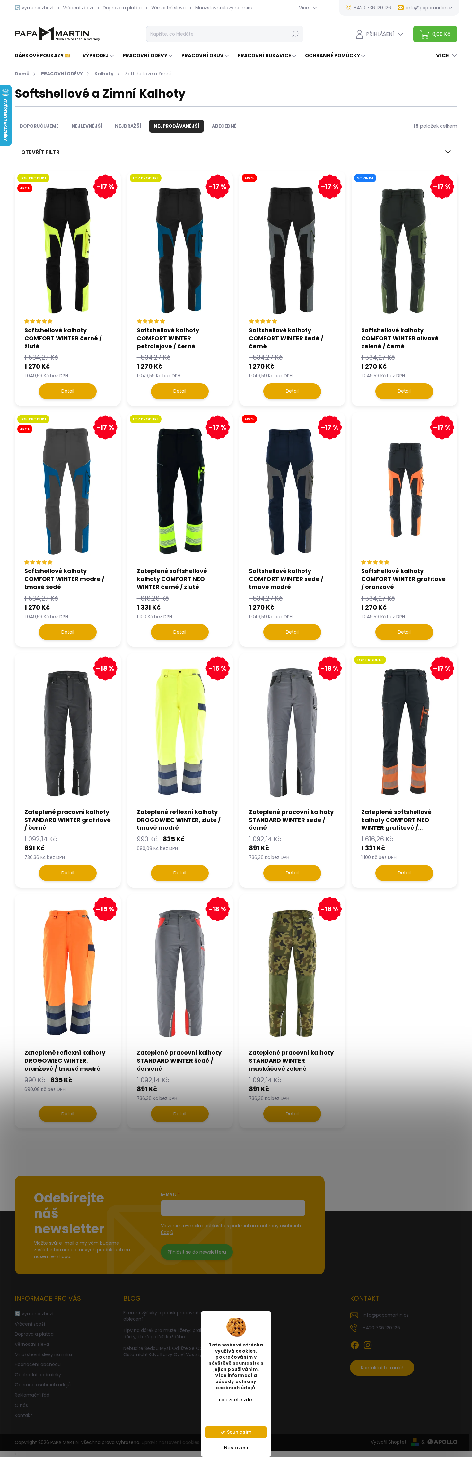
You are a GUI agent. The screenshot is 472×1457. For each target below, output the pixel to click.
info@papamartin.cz (386, 1315)
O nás (21, 1405)
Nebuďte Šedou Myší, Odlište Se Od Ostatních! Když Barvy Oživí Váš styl (163, 1351)
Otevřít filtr (40, 152)
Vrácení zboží (78, 7)
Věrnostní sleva (168, 7)
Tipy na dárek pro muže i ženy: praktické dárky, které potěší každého (168, 1333)
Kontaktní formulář (382, 1367)
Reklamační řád (32, 1395)
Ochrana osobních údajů (43, 1384)
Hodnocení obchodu (38, 1364)
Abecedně (224, 126)
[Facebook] (355, 1344)
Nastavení (236, 1447)
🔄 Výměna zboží (34, 7)
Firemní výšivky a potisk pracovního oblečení (163, 1316)
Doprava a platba (122, 7)
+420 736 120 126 (381, 1328)
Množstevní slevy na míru (223, 7)
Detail (67, 391)
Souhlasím (239, 1432)
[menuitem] (45, 55)
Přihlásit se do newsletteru (197, 1252)
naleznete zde (235, 1400)
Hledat (295, 34)
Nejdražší (128, 126)
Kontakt (23, 1415)
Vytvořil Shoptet (388, 1442)
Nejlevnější (87, 126)
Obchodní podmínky (38, 1375)
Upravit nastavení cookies (170, 1442)
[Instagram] (367, 1344)
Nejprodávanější (176, 126)
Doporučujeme (39, 126)
